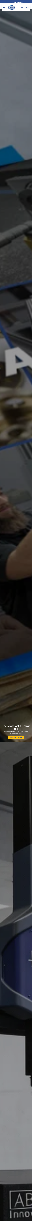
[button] (4, 7)
